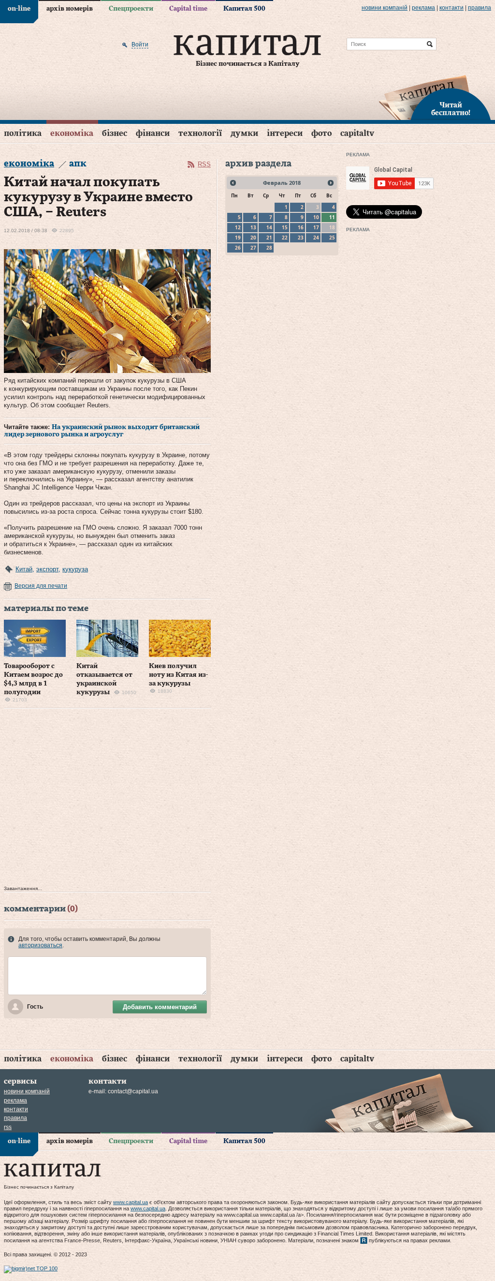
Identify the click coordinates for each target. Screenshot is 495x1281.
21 (269, 237)
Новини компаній (385, 7)
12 (238, 227)
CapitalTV (357, 133)
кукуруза (75, 569)
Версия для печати (41, 585)
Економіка (71, 133)
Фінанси (153, 133)
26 (238, 247)
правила (479, 7)
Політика (23, 133)
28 (269, 247)
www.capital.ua (130, 1202)
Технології (200, 133)
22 (285, 237)
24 (316, 237)
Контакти (451, 7)
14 (269, 227)
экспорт (47, 569)
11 (332, 217)
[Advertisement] (107, 799)
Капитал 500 (244, 8)
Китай (23, 569)
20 (253, 237)
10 (316, 217)
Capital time (188, 8)
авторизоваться (40, 945)
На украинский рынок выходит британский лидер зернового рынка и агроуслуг (102, 431)
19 (238, 237)
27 (253, 247)
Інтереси (285, 133)
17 (316, 227)
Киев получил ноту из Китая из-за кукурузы (178, 675)
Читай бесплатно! (450, 109)
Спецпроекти (131, 8)
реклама (423, 7)
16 (301, 227)
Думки (244, 133)
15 (285, 227)
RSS (204, 164)
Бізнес (114, 133)
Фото (321, 133)
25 (332, 237)
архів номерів (69, 8)
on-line (19, 8)
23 (301, 237)
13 (253, 227)
